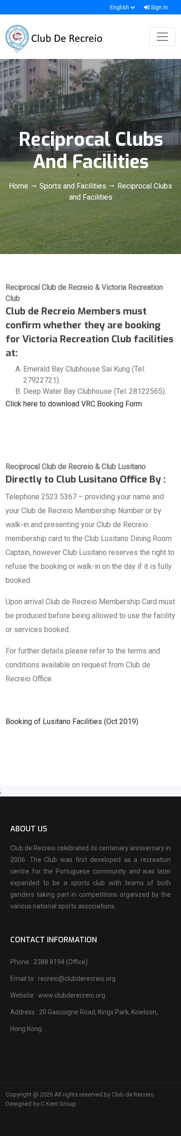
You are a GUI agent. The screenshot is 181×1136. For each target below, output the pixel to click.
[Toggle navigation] (162, 36)
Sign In (158, 7)
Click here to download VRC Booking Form (74, 403)
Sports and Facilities (72, 186)
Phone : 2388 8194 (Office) (49, 962)
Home (19, 186)
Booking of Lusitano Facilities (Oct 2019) (72, 721)
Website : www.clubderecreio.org (57, 995)
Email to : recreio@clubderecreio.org (63, 978)
